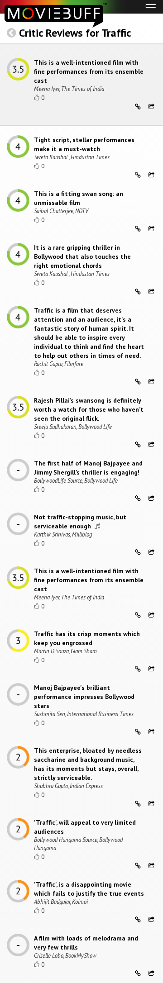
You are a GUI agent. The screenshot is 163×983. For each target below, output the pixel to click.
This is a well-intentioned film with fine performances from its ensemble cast (89, 71)
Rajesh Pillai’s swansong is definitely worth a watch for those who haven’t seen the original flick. (89, 409)
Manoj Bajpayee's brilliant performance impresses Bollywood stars (84, 697)
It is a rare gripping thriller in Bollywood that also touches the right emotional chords (82, 256)
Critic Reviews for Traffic (75, 33)
